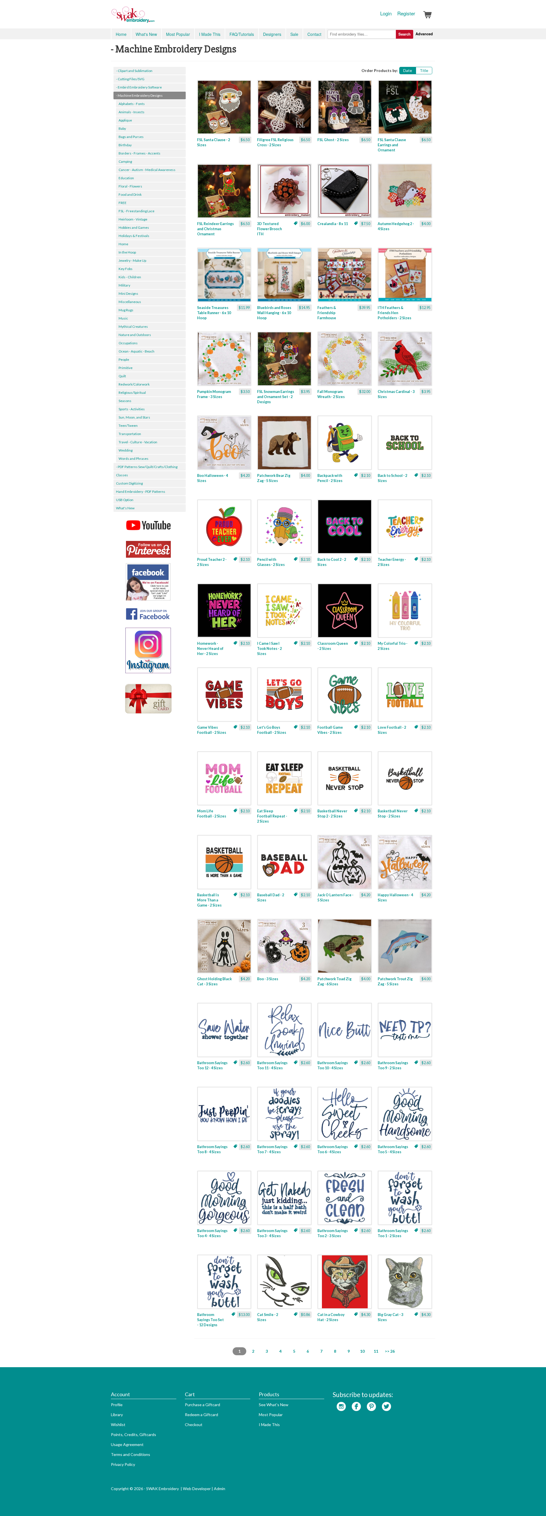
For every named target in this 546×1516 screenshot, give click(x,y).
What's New (146, 34)
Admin (219, 1488)
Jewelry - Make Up (132, 260)
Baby (122, 128)
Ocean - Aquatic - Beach (136, 351)
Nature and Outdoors (135, 335)
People (124, 359)
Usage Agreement (127, 1444)
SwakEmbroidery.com (153, 17)
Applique (125, 120)
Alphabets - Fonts (132, 104)
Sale (294, 34)
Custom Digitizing (129, 483)
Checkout (193, 1424)
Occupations (128, 343)
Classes (122, 475)
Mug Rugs (126, 310)
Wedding (126, 450)
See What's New (273, 1404)
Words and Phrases (133, 458)
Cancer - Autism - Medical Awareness (147, 170)
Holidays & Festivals (134, 236)
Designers (272, 34)
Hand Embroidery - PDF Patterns (140, 491)
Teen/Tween (128, 425)
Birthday (125, 145)
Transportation (130, 434)
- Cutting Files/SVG (130, 79)
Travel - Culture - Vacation (138, 442)
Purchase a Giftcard (202, 1404)
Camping (125, 161)
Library (117, 1414)
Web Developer (197, 1488)
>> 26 (390, 1351)
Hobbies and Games (134, 227)
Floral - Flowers (130, 186)
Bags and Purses (131, 137)
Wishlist (118, 1424)
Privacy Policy (123, 1464)
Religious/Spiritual (132, 392)
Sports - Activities (132, 409)
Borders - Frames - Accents (139, 153)
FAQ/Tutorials (241, 34)
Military (124, 285)
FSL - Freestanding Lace (136, 211)
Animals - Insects (131, 112)
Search (404, 34)
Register (406, 13)
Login (386, 13)
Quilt (122, 376)
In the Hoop (127, 252)
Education (126, 178)
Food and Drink (130, 194)
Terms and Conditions (130, 1454)
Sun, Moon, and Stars (134, 417)
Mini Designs (128, 293)
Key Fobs (126, 269)
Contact (314, 34)
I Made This (209, 34)
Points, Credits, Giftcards (133, 1434)
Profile (117, 1404)
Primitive (126, 368)
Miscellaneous (130, 302)
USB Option (124, 500)
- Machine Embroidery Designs (139, 95)
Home (121, 34)
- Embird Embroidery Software (139, 87)
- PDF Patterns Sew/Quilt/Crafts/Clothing (146, 467)
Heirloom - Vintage (133, 219)
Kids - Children (130, 277)
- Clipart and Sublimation (134, 71)
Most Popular (178, 34)
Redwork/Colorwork (134, 384)
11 (376, 1351)
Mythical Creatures (133, 326)
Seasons (125, 401)
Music (123, 318)
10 (362, 1351)
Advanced (424, 33)
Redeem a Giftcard (201, 1414)
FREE (123, 203)
